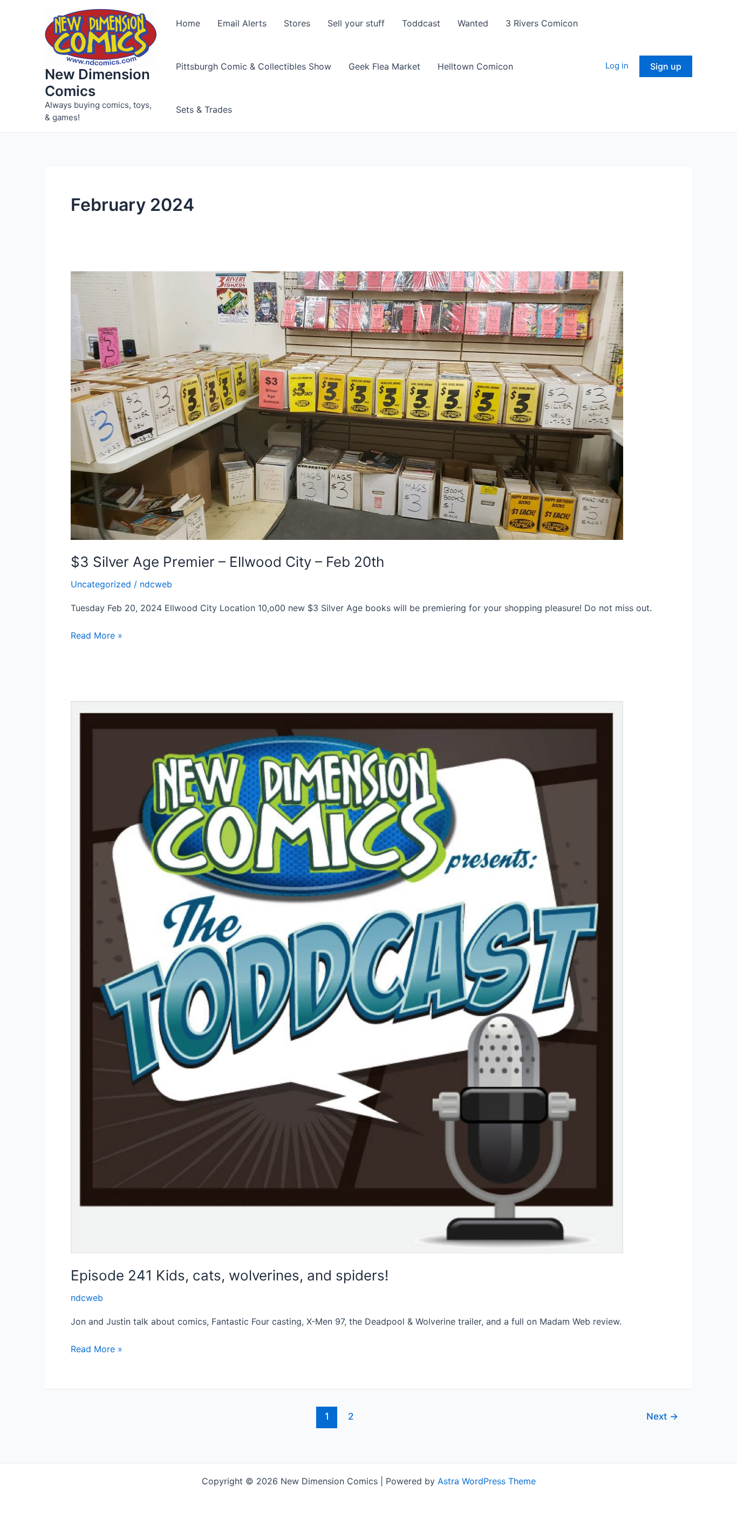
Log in (617, 65)
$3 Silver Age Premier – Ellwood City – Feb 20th (227, 561)
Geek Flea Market (384, 66)
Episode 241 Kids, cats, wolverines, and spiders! (229, 1275)
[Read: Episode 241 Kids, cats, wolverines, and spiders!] (347, 976)
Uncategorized (101, 584)
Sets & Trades (204, 109)
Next (662, 1416)
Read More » (96, 635)
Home (188, 23)
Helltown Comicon (475, 66)
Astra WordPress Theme (487, 1481)
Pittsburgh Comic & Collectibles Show (253, 66)
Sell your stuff (356, 23)
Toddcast (421, 23)
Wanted (473, 23)
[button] (665, 66)
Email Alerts (242, 23)
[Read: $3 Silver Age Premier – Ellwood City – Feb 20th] (347, 405)
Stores (297, 23)
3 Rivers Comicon (542, 23)
